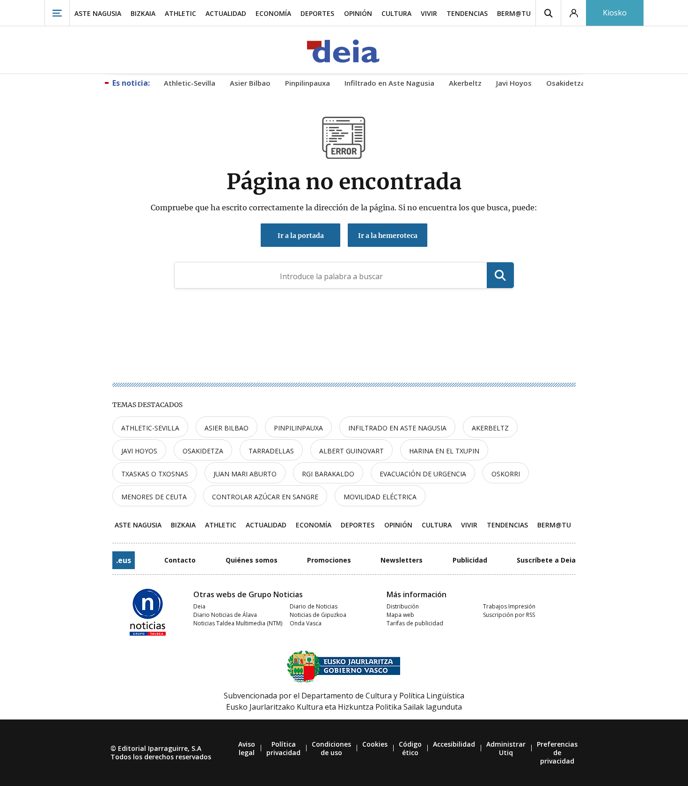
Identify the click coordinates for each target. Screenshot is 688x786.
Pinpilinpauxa (298, 427)
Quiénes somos (252, 560)
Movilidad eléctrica (380, 496)
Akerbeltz (490, 427)
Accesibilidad (454, 744)
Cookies (375, 744)
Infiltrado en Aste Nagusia (397, 427)
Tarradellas (271, 450)
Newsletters (402, 560)
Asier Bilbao (227, 427)
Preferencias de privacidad (557, 752)
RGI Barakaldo (328, 473)
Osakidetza (203, 450)
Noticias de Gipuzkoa (318, 615)
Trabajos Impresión (509, 606)
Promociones (329, 560)
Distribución (403, 606)
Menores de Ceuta (154, 496)
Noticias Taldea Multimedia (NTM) (237, 623)
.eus (123, 560)
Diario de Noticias (313, 606)
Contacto (180, 560)
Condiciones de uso (331, 748)
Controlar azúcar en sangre (265, 496)
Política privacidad (283, 748)
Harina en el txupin (444, 450)
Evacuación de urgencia (423, 473)
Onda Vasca (306, 623)
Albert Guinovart (351, 450)
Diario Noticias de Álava (225, 615)
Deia (199, 606)
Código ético (410, 748)
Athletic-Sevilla (150, 427)
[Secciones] (57, 13)
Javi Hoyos (139, 450)
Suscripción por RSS (509, 615)
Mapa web (400, 615)
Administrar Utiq (506, 748)
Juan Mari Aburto (245, 473)
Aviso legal (246, 748)
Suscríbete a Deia (546, 560)
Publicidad (470, 560)
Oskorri (505, 473)
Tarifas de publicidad (415, 623)
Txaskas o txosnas (154, 473)
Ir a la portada (301, 235)
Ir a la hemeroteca (387, 235)
